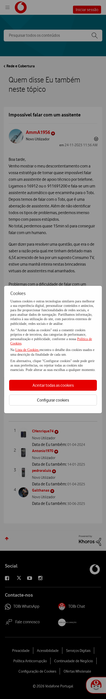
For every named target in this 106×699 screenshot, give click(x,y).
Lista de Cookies (27, 350)
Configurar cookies (53, 400)
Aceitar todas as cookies (53, 385)
